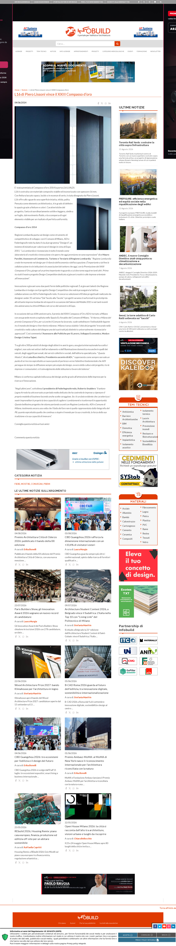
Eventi (130, 51)
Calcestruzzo (128, 521)
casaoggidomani (41, 2)
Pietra (146, 516)
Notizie (53, 51)
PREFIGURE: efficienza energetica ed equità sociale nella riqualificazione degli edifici (138, 201)
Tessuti (146, 537)
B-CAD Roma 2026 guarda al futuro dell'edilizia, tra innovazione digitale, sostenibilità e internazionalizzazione (86, 688)
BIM (124, 423)
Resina (146, 533)
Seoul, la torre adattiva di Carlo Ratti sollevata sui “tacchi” (137, 317)
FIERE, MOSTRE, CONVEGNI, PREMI (32, 484)
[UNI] (128, 650)
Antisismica (128, 411)
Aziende (18, 51)
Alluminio (126, 512)
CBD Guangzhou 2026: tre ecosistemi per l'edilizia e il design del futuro (36, 758)
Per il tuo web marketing (92, 2)
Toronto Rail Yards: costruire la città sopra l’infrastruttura (136, 144)
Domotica (127, 428)
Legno (145, 511)
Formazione (142, 51)
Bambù (125, 517)
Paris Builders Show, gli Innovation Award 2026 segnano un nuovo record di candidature (36, 613)
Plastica (146, 520)
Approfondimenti (81, 51)
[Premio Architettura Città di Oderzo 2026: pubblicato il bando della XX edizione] (38, 514)
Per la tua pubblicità (87, 923)
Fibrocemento (149, 507)
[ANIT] (149, 650)
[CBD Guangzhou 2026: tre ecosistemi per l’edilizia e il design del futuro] (38, 734)
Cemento (126, 530)
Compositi (127, 538)
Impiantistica (128, 440)
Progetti (95, 51)
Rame (145, 529)
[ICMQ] (128, 661)
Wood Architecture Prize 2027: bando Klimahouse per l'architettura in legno (37, 686)
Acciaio (125, 508)
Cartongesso (128, 526)
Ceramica (127, 534)
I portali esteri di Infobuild (65, 2)
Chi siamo (62, 923)
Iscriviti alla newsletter (118, 2)
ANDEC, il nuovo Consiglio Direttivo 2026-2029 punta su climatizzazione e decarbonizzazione (135, 259)
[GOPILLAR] (128, 671)
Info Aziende (65, 51)
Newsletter (155, 51)
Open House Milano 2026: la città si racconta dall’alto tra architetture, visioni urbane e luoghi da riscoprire (85, 830)
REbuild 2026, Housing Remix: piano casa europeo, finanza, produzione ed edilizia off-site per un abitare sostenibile (36, 837)
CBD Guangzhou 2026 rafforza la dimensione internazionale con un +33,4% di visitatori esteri (84, 540)
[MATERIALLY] (149, 640)
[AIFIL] (149, 671)
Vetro (145, 542)
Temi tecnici (41, 51)
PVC (145, 524)
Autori (72, 923)
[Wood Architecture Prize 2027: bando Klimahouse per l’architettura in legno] (38, 661)
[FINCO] (149, 661)
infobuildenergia (22, 2)
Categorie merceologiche (113, 51)
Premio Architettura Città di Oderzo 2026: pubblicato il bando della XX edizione (36, 540)
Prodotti (29, 51)
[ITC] (128, 640)
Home (17, 90)
